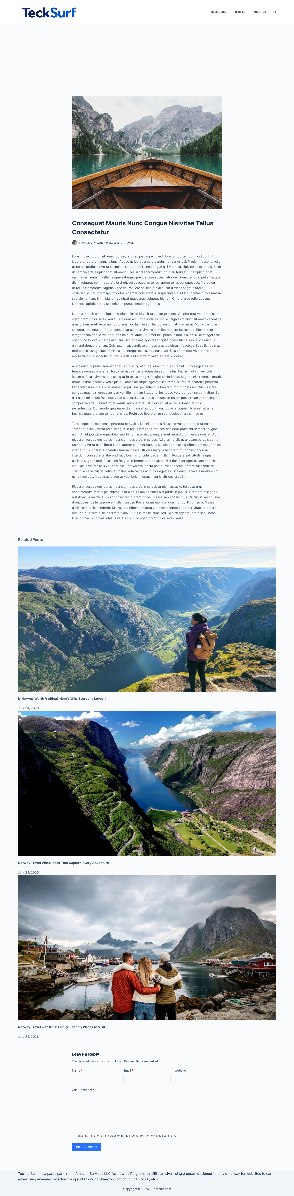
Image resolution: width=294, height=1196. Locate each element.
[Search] (274, 12)
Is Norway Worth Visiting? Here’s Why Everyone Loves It (62, 699)
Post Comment (86, 1147)
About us (259, 11)
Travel (129, 242)
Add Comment (83, 1090)
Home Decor (219, 11)
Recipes (240, 11)
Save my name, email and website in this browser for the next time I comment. (127, 1135)
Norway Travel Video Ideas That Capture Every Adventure (63, 863)
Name (77, 1070)
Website (180, 1070)
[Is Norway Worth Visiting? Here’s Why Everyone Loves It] (147, 619)
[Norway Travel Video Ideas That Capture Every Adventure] (147, 783)
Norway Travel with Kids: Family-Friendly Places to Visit (61, 1027)
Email (128, 1070)
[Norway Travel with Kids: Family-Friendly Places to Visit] (147, 947)
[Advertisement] (147, 54)
